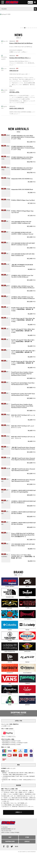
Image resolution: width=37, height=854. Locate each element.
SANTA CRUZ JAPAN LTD (16, 108)
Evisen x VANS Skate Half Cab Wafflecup (20, 43)
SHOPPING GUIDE (10, 841)
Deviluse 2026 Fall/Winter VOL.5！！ (20, 57)
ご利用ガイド (18, 812)
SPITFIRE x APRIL (14, 92)
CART (10, 837)
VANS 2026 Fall (13, 70)
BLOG (16, 846)
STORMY (11, 2)
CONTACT (27, 841)
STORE (27, 837)
